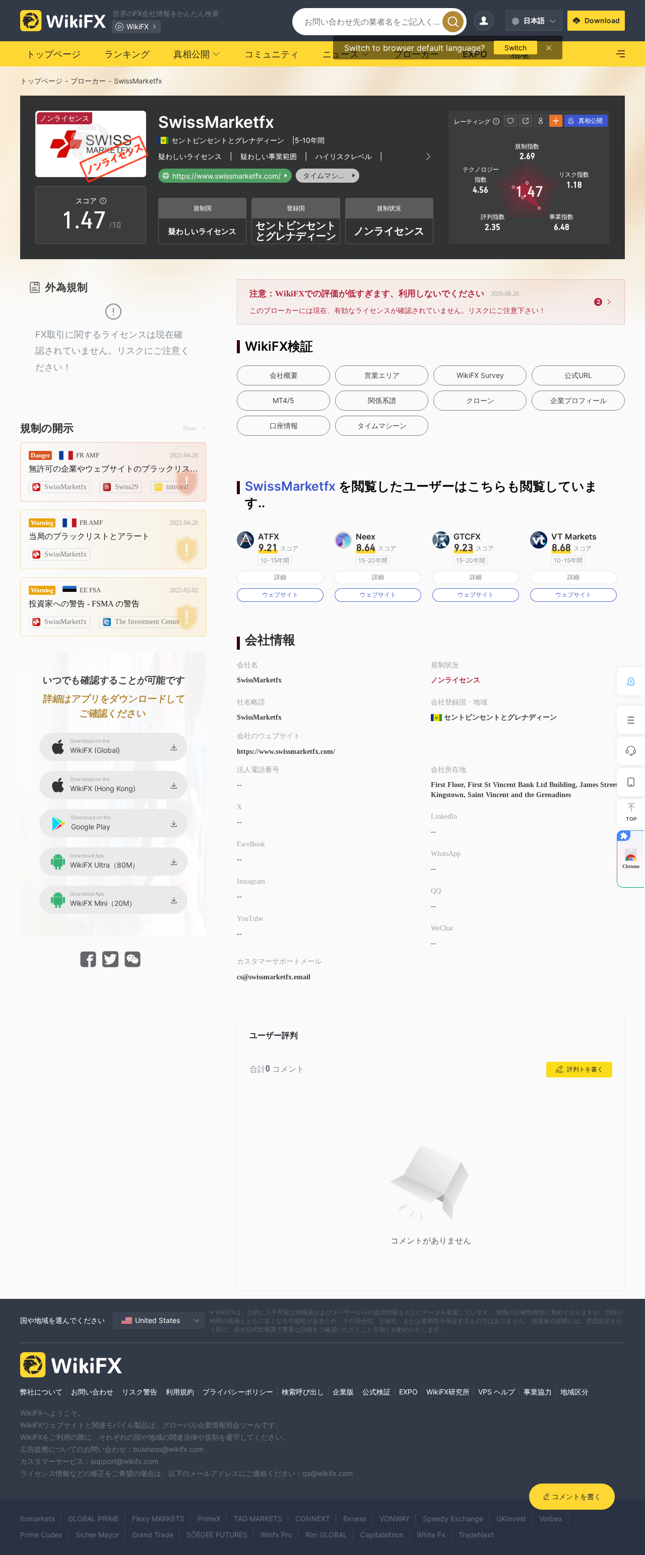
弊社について (41, 1391)
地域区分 (574, 1391)
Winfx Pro (276, 1534)
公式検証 (376, 1391)
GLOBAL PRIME (93, 1518)
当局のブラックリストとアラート (89, 536)
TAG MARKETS (258, 1518)
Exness (354, 1518)
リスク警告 (139, 1391)
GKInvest (511, 1518)
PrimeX (209, 1518)
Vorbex (550, 1518)
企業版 (343, 1391)
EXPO (408, 1391)
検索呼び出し (303, 1391)
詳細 (280, 577)
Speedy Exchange (453, 1518)
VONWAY (394, 1518)
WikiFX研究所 (448, 1391)
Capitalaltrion (382, 1534)
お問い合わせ (92, 1391)
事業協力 (538, 1391)
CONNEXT (312, 1518)
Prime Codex (41, 1534)
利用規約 (180, 1391)
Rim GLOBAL (326, 1534)
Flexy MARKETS (158, 1518)
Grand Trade (152, 1534)
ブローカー (88, 80)
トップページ (41, 80)
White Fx (431, 1534)
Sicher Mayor (97, 1534)
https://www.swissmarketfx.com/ (286, 751)
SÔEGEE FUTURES (216, 1534)
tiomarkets (37, 1518)
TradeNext (476, 1534)
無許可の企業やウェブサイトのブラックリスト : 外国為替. (113, 468)
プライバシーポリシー (238, 1391)
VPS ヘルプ (496, 1391)
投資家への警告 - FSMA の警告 (84, 603)
